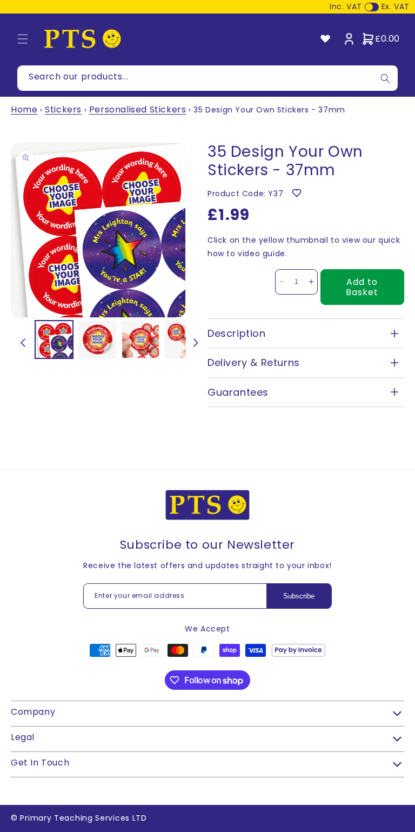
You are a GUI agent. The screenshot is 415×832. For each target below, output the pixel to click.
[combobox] (207, 78)
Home (24, 109)
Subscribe (298, 596)
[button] (23, 39)
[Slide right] (196, 343)
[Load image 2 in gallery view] (97, 339)
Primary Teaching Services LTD (83, 818)
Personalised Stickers (137, 109)
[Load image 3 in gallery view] (140, 339)
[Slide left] (23, 343)
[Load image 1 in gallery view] (54, 339)
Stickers (63, 109)
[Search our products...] (385, 78)
